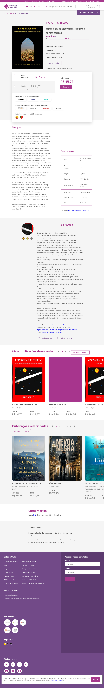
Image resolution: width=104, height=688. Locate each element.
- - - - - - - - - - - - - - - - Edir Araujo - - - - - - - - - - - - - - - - (69, 39)
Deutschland (51, 1)
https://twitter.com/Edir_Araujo (52, 332)
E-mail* (67, 568)
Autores (6, 565)
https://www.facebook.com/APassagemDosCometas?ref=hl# (57, 330)
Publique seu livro (67, 1)
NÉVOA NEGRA (55, 483)
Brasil (26, 1)
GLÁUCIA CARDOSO (55, 487)
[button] (58, 351)
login (34, 515)
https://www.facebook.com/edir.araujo (56, 325)
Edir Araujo (52, 408)
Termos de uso (9, 580)
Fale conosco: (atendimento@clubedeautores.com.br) (21, 599)
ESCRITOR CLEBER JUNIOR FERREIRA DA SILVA (25, 488)
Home (6, 13)
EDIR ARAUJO (16, 408)
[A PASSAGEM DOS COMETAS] (28, 379)
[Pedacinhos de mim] (65, 379)
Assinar (70, 579)
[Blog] (19, 671)
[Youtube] (13, 671)
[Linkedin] (6, 671)
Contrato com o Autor (11, 583)
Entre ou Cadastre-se (91, 6)
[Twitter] (6, 664)
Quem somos (8, 572)
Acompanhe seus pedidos (85, 1)
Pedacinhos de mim (57, 404)
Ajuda (98, 1)
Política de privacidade (29, 561)
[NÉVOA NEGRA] (65, 458)
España (41, 1)
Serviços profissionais (29, 569)
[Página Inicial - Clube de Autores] (10, 7)
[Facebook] (13, 664)
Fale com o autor (67, 338)
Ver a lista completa (80, 352)
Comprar (66, 87)
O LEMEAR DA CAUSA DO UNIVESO (27, 483)
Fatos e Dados (9, 576)
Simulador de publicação (33, 583)
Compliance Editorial (28, 565)
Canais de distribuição (29, 580)
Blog (5, 569)
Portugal (34, 1)
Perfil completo (46, 338)
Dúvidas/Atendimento (11, 561)
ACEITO (95, 679)
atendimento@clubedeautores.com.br (78, 210)
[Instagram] (19, 664)
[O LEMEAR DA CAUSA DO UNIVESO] (28, 458)
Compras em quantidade (30, 576)
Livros (12, 13)
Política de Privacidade (56, 680)
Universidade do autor (29, 572)
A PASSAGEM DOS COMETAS (24, 404)
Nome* (67, 560)
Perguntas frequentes (11, 595)
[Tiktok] (26, 664)
